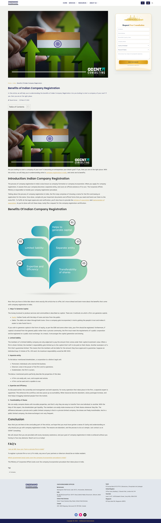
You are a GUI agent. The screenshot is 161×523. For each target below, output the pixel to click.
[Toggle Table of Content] (27, 106)
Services (72, 3)
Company (12, 472)
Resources (82, 3)
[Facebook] (76, 514)
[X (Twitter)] (85, 514)
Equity (14, 317)
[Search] (152, 3)
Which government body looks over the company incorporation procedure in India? (37, 458)
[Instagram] (80, 514)
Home (65, 3)
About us (93, 3)
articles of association (81, 200)
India (14, 83)
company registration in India (56, 173)
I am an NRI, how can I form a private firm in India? (26, 449)
